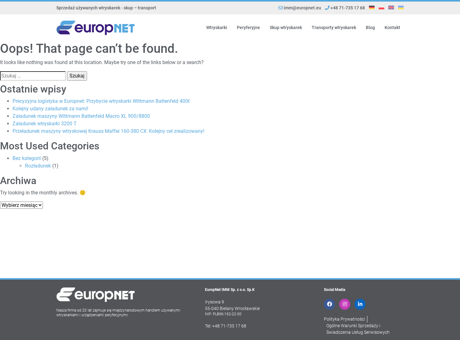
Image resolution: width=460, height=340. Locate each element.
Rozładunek (38, 166)
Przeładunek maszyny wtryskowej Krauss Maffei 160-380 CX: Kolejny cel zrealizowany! (108, 131)
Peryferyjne (248, 27)
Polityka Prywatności (344, 319)
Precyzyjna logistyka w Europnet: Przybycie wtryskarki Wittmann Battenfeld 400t (101, 101)
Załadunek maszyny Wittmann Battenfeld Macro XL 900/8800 (81, 116)
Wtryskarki (216, 27)
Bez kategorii (27, 158)
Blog (370, 27)
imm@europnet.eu (302, 7)
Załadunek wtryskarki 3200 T (45, 124)
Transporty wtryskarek (334, 27)
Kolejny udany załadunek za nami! (50, 109)
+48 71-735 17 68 (347, 7)
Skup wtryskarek (286, 27)
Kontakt (392, 27)
